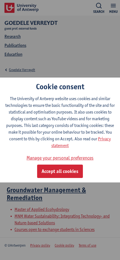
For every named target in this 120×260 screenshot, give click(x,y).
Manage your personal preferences (60, 158)
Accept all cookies (60, 171)
